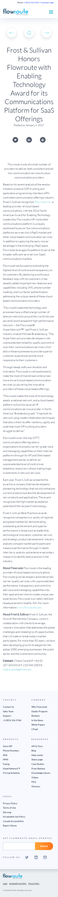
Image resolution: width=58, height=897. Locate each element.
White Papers (38, 724)
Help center (37, 755)
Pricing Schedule (11, 772)
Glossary (35, 786)
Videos (34, 777)
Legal (5, 883)
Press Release (38, 768)
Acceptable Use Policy (14, 816)
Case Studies (37, 764)
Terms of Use (9, 807)
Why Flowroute (39, 706)
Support (7, 715)
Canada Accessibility (13, 821)
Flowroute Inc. (42, 202)
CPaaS (34, 729)
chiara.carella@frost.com (17, 669)
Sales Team (8, 711)
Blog (33, 750)
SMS (5, 755)
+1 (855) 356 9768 (31, 2)
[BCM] (13, 876)
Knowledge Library (40, 772)
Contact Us (8, 706)
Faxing (6, 764)
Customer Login (47, 2)
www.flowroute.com (29, 607)
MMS (5, 759)
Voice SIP (7, 746)
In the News (37, 720)
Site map (7, 812)
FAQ (33, 781)
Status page (37, 759)
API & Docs (37, 746)
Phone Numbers (11, 750)
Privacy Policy (10, 803)
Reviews (35, 715)
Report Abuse (10, 825)
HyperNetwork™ (11, 768)
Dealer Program (39, 711)
